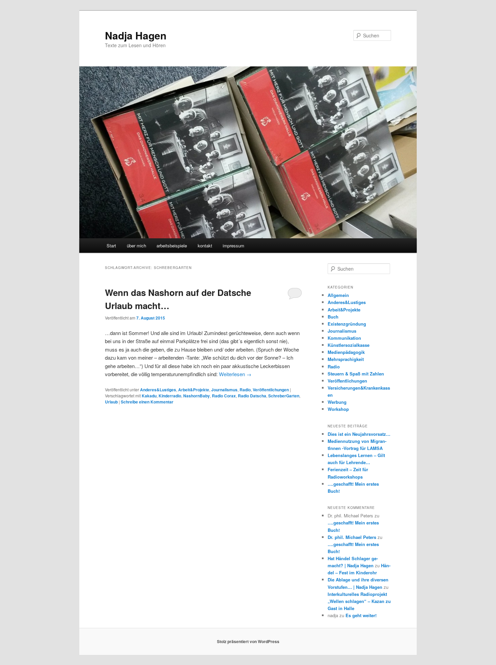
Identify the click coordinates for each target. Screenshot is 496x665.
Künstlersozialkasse (348, 345)
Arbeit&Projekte (193, 390)
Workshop (338, 409)
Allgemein (338, 295)
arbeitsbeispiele (172, 245)
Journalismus (224, 390)
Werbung (337, 402)
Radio (245, 390)
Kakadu (149, 396)
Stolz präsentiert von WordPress (248, 641)
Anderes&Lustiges (158, 390)
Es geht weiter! (361, 615)
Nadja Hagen (135, 35)
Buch (333, 316)
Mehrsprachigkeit (346, 359)
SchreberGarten (283, 396)
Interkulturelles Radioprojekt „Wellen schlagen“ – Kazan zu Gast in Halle (359, 601)
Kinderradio (170, 396)
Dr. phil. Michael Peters (352, 537)
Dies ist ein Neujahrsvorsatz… (359, 434)
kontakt (205, 245)
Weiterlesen (235, 373)
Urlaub (111, 402)
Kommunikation (344, 338)
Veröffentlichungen (271, 390)
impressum (233, 245)
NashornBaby (196, 396)
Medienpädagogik (346, 352)
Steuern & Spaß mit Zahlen (356, 373)
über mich (136, 245)
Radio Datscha (252, 396)
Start (111, 245)
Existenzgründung (347, 324)
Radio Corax (224, 396)
